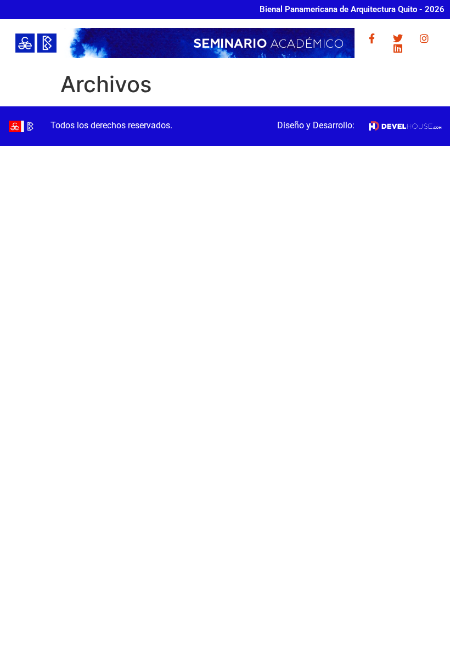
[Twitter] (398, 38)
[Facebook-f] (371, 38)
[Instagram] (424, 38)
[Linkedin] (398, 48)
